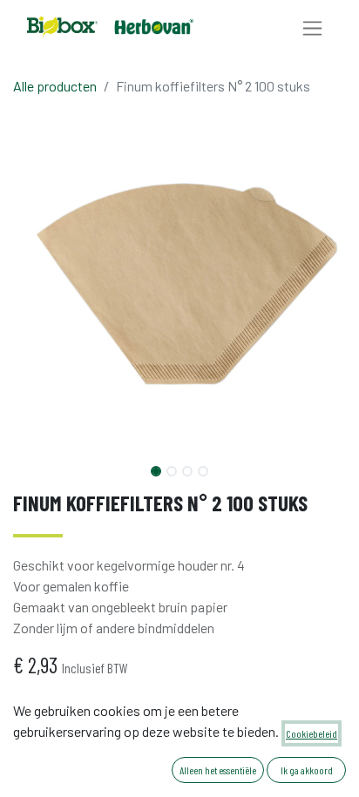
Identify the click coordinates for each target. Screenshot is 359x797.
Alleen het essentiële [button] (218, 770)
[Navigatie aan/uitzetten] (312, 27)
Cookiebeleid (311, 733)
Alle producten (55, 86)
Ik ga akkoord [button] (307, 770)
